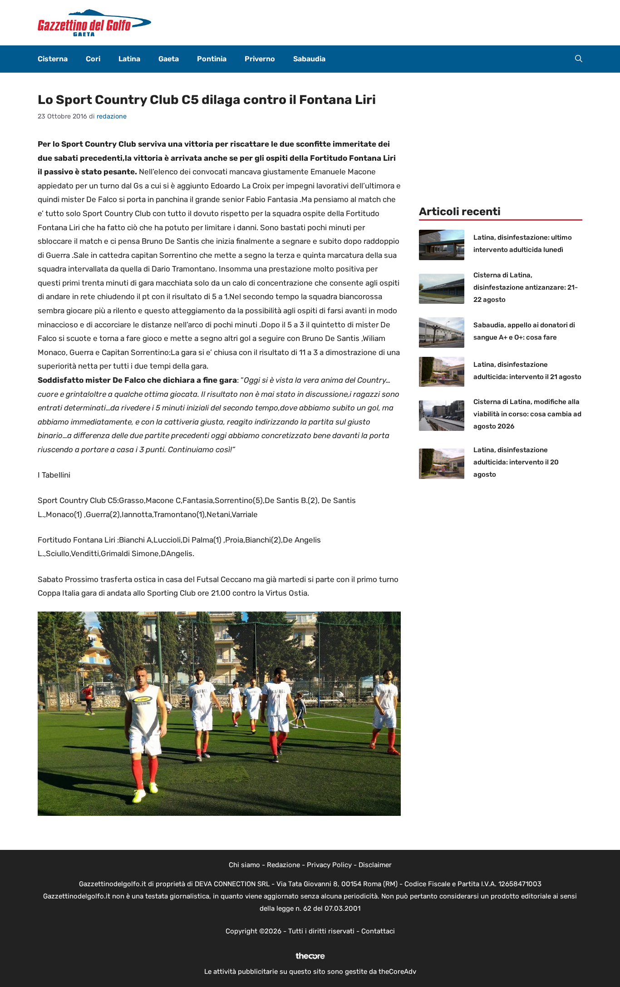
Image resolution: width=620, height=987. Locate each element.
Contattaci (378, 931)
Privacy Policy (329, 865)
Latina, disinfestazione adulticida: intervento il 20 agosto (516, 462)
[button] (578, 59)
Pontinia (211, 58)
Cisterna (53, 58)
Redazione (283, 865)
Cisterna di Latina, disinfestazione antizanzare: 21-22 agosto (525, 287)
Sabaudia (309, 58)
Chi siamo (244, 865)
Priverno (260, 58)
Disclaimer (375, 865)
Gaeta (168, 58)
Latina (129, 58)
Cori (93, 58)
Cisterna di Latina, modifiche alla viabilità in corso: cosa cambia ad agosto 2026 (527, 414)
